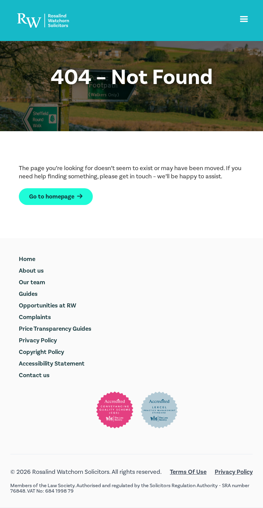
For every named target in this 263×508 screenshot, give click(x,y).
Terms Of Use (188, 472)
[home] (43, 20)
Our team (32, 282)
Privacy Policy (38, 340)
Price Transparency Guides (55, 329)
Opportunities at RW (47, 306)
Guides (28, 294)
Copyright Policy (41, 352)
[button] (243, 19)
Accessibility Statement (52, 364)
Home (27, 259)
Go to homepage (56, 197)
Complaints (35, 317)
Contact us (34, 375)
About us (31, 271)
